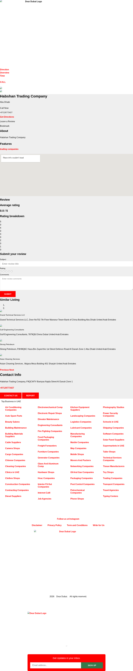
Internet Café (44, 493)
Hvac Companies (46, 478)
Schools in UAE (111, 422)
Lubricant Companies (81, 428)
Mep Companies (78, 448)
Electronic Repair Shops (50, 413)
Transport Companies (113, 484)
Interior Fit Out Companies (45, 485)
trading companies (9, 149)
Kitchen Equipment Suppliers (79, 408)
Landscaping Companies (82, 416)
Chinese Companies (15, 460)
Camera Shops (12, 448)
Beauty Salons (12, 422)
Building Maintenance (16, 428)
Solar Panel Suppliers (113, 440)
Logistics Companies (80, 422)
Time (2, 76)
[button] (4, 370)
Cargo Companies (14, 454)
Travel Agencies (111, 490)
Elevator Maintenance (48, 419)
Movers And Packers (80, 460)
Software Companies (113, 434)
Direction (4, 69)
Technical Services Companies (112, 459)
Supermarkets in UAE (113, 446)
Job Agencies (44, 499)
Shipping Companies (113, 428)
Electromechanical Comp (50, 407)
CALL (3, 82)
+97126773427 (7, 388)
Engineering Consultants (50, 425)
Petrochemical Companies (77, 491)
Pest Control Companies (82, 484)
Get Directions (7, 117)
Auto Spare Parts (13, 416)
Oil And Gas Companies (82, 472)
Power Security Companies (110, 414)
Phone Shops (77, 499)
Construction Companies (17, 484)
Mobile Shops (77, 454)
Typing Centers (110, 496)
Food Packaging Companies (46, 438)
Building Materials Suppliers (14, 435)
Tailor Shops (109, 452)
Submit (7, 294)
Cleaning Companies (15, 466)
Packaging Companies (81, 478)
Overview (4, 73)
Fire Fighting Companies (50, 431)
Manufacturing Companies (77, 435)
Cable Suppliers (13, 442)
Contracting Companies (17, 490)
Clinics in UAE (12, 472)
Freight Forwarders (47, 446)
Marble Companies (79, 442)
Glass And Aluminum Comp (48, 465)
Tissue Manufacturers (113, 466)
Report (30, 395)
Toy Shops (108, 472)
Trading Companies (112, 478)
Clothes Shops (12, 478)
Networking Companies (82, 466)
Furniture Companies (48, 452)
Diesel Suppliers (13, 496)
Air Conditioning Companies (13, 408)
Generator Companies (48, 458)
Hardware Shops (46, 472)
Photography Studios (113, 407)
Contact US (10, 395)
